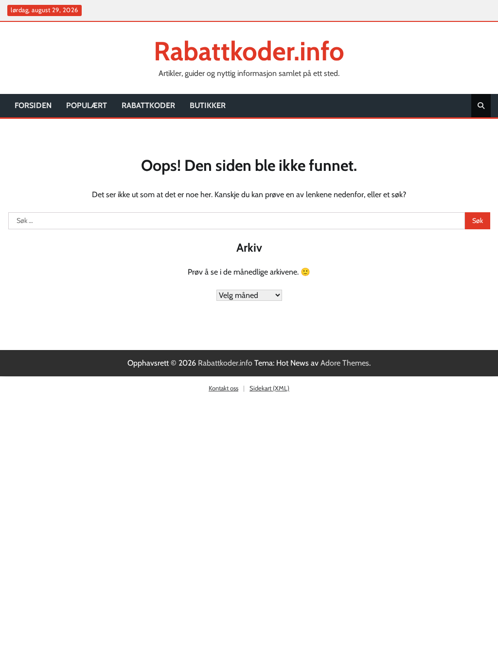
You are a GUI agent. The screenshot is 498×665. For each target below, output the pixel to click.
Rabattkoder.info (249, 51)
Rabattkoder (148, 105)
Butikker (208, 105)
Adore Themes (344, 363)
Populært (86, 105)
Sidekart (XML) (269, 388)
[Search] (481, 105)
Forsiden (33, 105)
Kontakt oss (223, 388)
